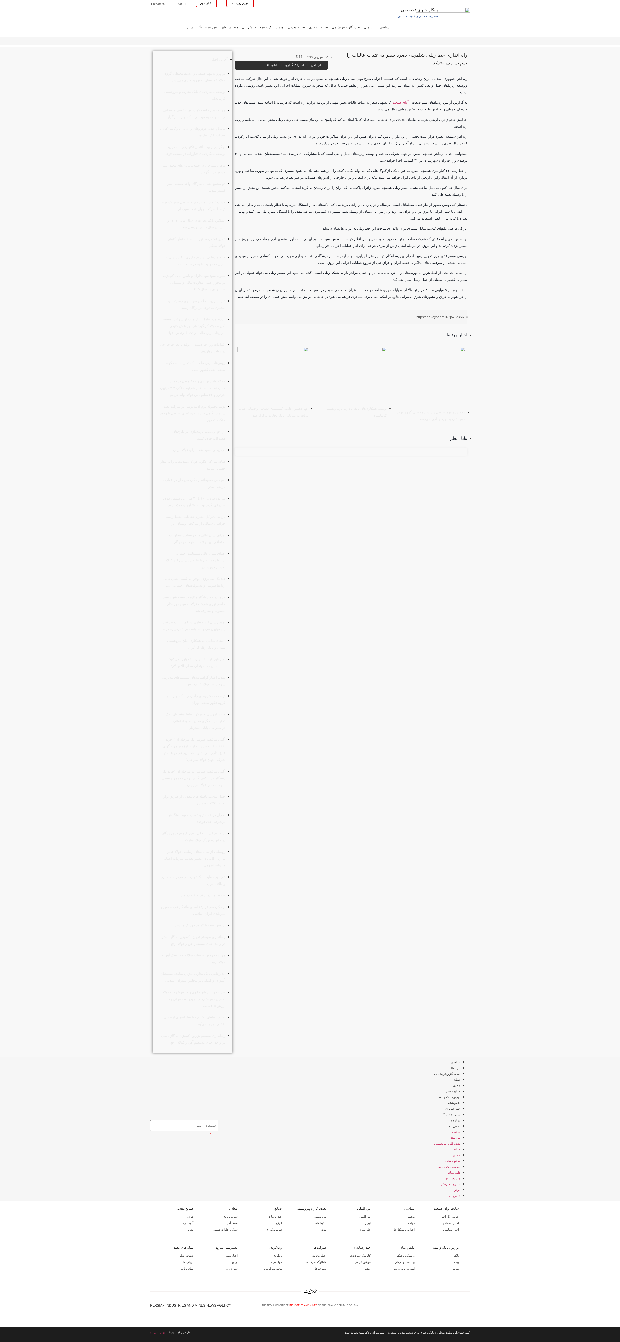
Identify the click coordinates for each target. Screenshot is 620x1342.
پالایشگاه (320, 1223)
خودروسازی (275, 1216)
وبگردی (277, 1255)
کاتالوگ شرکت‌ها (360, 1255)
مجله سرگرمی (273, 1268)
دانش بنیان (407, 1247)
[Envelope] (452, 1307)
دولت (411, 1223)
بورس (455, 1268)
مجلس (411, 1216)
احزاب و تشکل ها (404, 1229)
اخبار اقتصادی (450, 1223)
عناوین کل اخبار (449, 1216)
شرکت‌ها (320, 1247)
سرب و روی (230, 1216)
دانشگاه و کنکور (405, 1255)
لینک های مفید (183, 1247)
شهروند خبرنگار (207, 27)
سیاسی (384, 27)
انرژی (278, 1223)
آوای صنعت (400, 102)
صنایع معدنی (296, 27)
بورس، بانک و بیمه (272, 27)
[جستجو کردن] (214, 1135)
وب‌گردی (275, 1247)
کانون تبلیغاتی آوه (159, 1332)
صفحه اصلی (186, 1255)
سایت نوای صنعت (446, 1208)
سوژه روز (232, 1268)
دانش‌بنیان (249, 27)
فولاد (190, 1216)
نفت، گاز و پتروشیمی (346, 27)
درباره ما (455, 1120)
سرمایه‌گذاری (274, 1229)
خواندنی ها (276, 1262)
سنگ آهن (232, 1223)
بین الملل (364, 1208)
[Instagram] (459, 1307)
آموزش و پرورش (404, 1268)
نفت (323, 1229)
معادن (313, 27)
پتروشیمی (320, 1216)
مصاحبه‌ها (320, 1268)
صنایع (324, 27)
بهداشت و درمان (405, 1262)
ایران (367, 1223)
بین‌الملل (370, 27)
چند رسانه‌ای (229, 27)
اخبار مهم (232, 1255)
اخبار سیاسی (451, 1229)
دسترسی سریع (227, 1247)
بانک (456, 1255)
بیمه (456, 1262)
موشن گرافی (363, 1262)
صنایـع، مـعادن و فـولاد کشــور (418, 16)
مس (190, 1229)
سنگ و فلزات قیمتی (225, 1229)
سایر (190, 27)
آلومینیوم (188, 1223)
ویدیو (368, 1268)
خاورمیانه (365, 1229)
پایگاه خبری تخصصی (419, 10)
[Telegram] (467, 1307)
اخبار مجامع (319, 1255)
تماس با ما (454, 1126)
